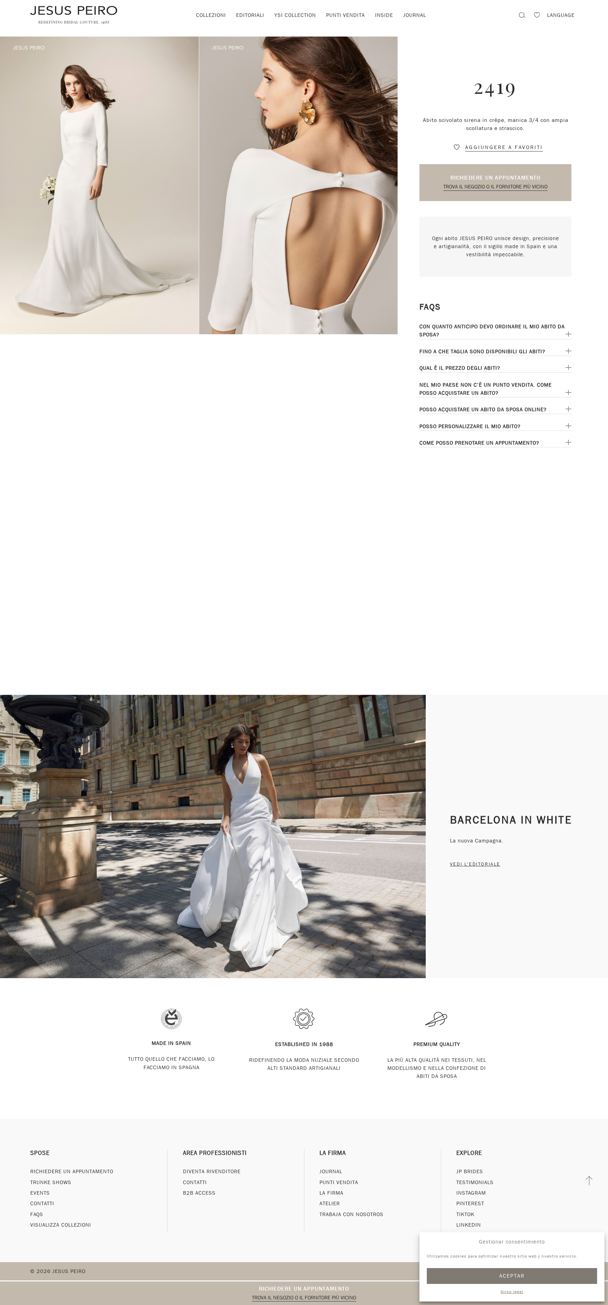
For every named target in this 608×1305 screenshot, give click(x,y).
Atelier (329, 1203)
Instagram (471, 1192)
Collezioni (211, 15)
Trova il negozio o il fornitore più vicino (495, 186)
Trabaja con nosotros (351, 1214)
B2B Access (199, 1192)
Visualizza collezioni (60, 1224)
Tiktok (465, 1214)
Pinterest (470, 1203)
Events (40, 1192)
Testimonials (475, 1182)
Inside (384, 15)
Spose (40, 1153)
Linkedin (468, 1224)
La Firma (332, 1153)
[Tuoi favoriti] (537, 15)
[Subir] (589, 1180)
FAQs (36, 1214)
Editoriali (250, 15)
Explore (469, 1153)
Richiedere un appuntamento (495, 177)
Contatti (42, 1203)
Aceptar (512, 1275)
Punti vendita (345, 15)
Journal (414, 15)
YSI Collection (295, 15)
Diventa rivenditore (212, 1171)
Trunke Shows (50, 1182)
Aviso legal (512, 1291)
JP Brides (469, 1171)
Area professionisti (215, 1153)
